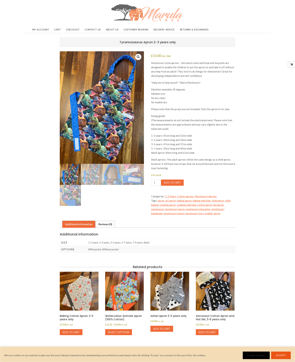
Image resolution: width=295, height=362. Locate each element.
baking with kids (202, 200)
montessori (157, 209)
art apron (170, 200)
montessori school (174, 213)
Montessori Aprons (206, 196)
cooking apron (168, 204)
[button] (138, 57)
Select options (118, 332)
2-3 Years (170, 196)
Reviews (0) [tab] (105, 224)
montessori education (198, 209)
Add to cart (172, 182)
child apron (218, 200)
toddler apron (212, 213)
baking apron (184, 200)
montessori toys (194, 213)
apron (161, 200)
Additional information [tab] (79, 224)
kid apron (218, 204)
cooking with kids (186, 204)
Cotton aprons (185, 196)
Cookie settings (256, 355)
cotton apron (204, 204)
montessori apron (175, 209)
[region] (147, 354)
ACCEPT (281, 355)
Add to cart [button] (71, 332)
